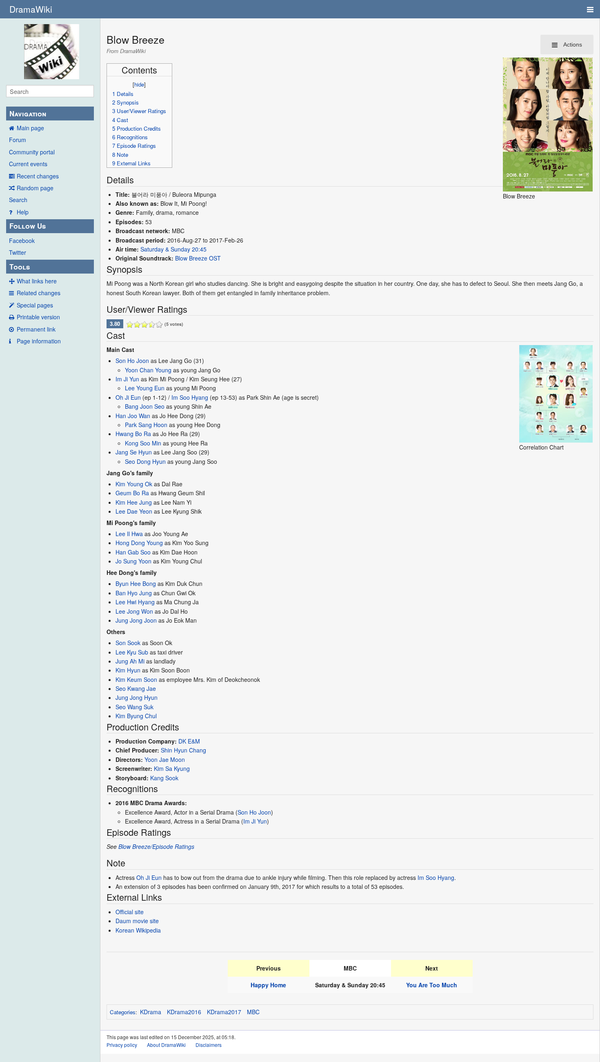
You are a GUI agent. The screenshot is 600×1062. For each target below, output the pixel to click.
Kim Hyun (128, 670)
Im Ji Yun (127, 379)
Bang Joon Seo (144, 406)
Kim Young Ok (134, 484)
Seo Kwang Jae (136, 688)
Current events (28, 164)
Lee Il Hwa (129, 534)
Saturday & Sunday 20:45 (173, 249)
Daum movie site (137, 921)
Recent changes (38, 176)
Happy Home (268, 985)
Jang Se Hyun (134, 452)
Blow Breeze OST (198, 258)
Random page (35, 188)
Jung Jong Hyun (137, 697)
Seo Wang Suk (134, 707)
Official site (130, 912)
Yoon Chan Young (148, 370)
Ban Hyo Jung (134, 593)
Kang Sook (164, 778)
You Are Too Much (431, 985)
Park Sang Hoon (146, 425)
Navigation (27, 113)
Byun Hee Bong (136, 583)
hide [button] (139, 84)
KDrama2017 (224, 1012)
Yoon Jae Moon (164, 759)
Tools (19, 267)
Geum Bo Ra (132, 493)
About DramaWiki (166, 1044)
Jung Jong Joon (136, 620)
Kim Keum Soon (136, 679)
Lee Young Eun (144, 388)
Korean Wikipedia (138, 930)
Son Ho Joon (132, 360)
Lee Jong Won (134, 611)
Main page (30, 128)
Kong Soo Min (143, 443)
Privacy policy (122, 1044)
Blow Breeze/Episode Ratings (156, 846)
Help (23, 212)
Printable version (38, 317)
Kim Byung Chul (136, 716)
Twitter (17, 252)
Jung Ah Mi (130, 661)
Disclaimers (209, 1044)
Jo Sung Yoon (133, 561)
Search (18, 200)
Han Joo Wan (133, 416)
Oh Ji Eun (128, 397)
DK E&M (189, 741)
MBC (253, 1012)
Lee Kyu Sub (132, 652)
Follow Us (27, 226)
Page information (39, 341)
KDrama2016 (184, 1012)
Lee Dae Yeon (134, 511)
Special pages (35, 305)
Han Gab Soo (133, 552)
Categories (123, 1012)
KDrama (150, 1012)
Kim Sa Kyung (172, 768)
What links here (37, 281)
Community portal (32, 152)
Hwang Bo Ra (133, 434)
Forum (17, 140)
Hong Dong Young (139, 543)
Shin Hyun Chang (183, 750)
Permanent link (36, 329)
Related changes (38, 293)
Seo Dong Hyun (145, 461)
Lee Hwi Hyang (135, 602)
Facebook (22, 240)
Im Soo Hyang (189, 397)
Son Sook (128, 643)
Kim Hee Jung (134, 502)
